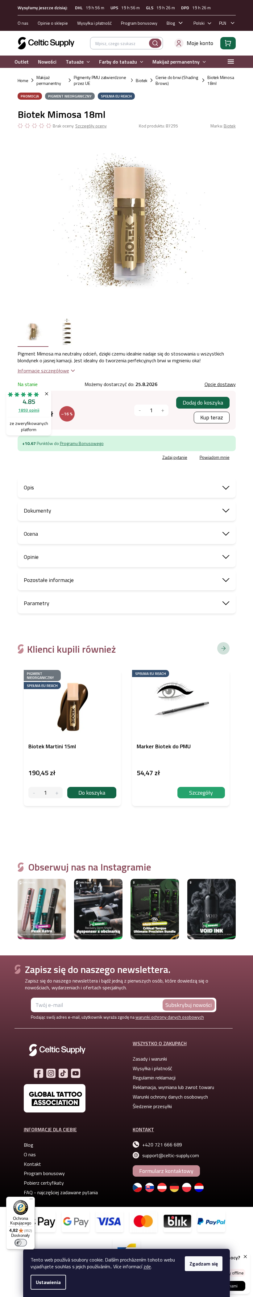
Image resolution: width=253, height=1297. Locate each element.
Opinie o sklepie (50, 23)
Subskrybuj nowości (186, 1005)
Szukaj (153, 43)
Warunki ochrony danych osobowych (168, 1096)
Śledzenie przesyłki (150, 1106)
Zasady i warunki (148, 1058)
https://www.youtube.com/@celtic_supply (73, 1073)
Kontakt (30, 1164)
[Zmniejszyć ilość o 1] (137, 410)
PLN (220, 23)
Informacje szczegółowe (41, 370)
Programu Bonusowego (79, 443)
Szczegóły (199, 792)
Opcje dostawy (217, 384)
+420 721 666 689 (160, 1144)
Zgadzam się (201, 1263)
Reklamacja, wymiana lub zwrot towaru (171, 1087)
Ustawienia (46, 1282)
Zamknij (62, 458)
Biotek (227, 126)
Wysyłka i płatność (92, 23)
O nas (20, 23)
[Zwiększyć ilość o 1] (160, 410)
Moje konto (197, 43)
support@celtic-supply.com (168, 1155)
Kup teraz (209, 417)
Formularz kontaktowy (164, 1171)
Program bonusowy (136, 23)
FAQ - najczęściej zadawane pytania (58, 1192)
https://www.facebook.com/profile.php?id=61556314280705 (36, 1073)
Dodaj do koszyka (200, 402)
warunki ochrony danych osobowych (167, 1017)
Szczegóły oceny (88, 126)
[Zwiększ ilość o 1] (54, 792)
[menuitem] (19, 62)
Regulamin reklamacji (152, 1077)
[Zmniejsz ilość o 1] (31, 792)
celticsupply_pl (48, 1073)
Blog (168, 23)
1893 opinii (28, 410)
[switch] (21, 1242)
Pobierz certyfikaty (41, 1182)
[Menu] (31, 1200)
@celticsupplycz (61, 1073)
